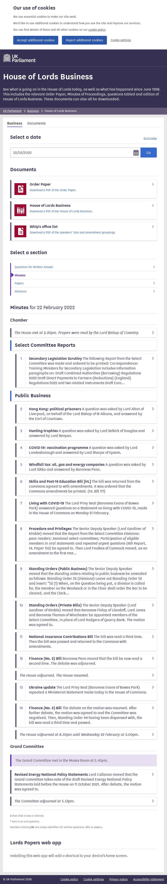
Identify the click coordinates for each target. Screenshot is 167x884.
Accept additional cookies (36, 40)
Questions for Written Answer (34, 267)
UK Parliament (12, 111)
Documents (36, 123)
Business (33, 111)
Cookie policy (69, 879)
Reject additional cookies (84, 40)
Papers (19, 283)
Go (148, 152)
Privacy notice (118, 879)
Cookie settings (121, 40)
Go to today (150, 138)
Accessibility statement (148, 879)
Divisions (20, 291)
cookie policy (96, 30)
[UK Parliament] (19, 58)
